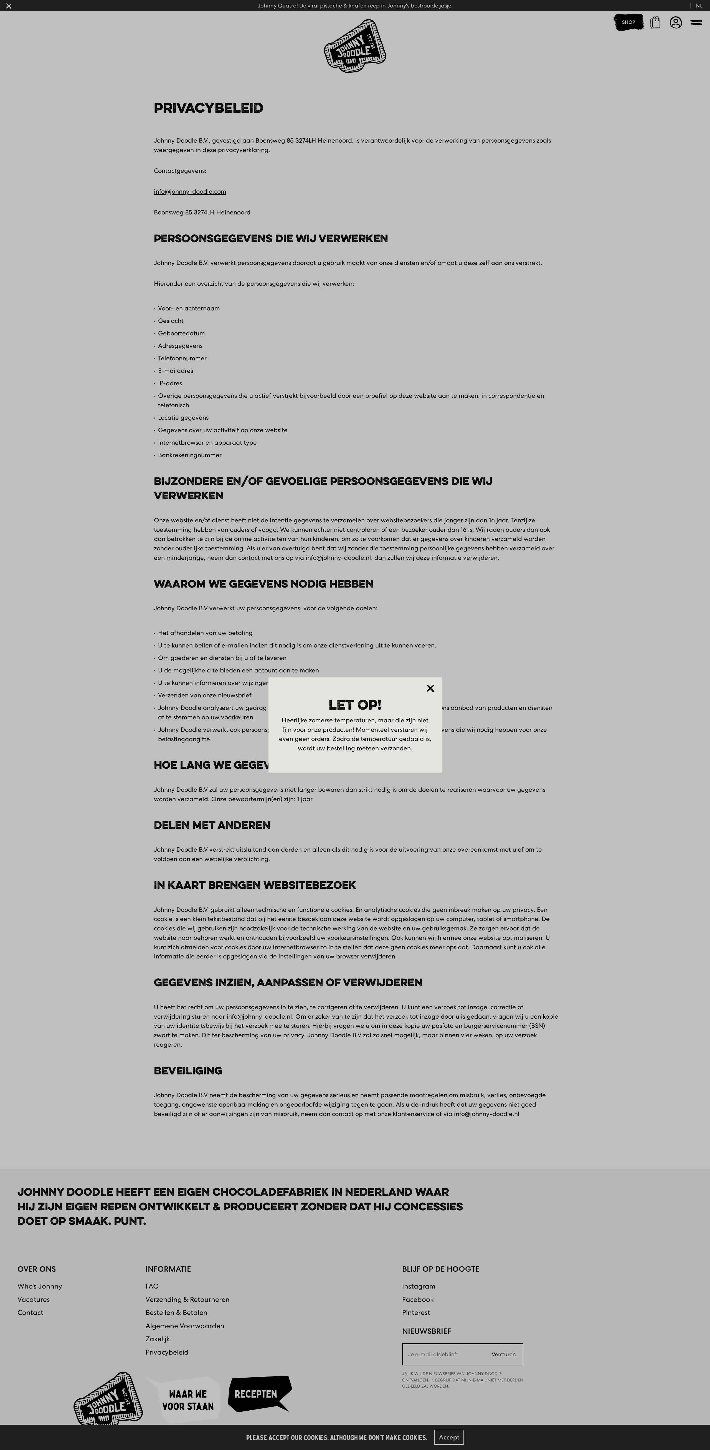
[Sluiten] (430, 688)
